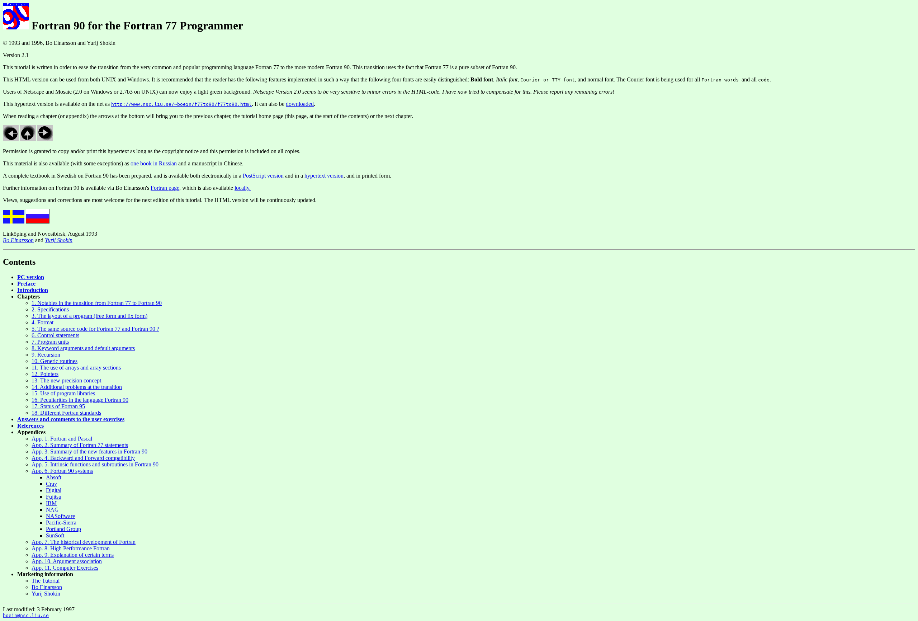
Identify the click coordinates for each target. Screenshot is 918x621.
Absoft (53, 477)
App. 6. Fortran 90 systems (62, 471)
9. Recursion (46, 355)
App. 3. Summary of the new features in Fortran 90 (89, 451)
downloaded (300, 104)
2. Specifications (50, 309)
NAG (52, 510)
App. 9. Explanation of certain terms (73, 555)
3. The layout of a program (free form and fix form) (89, 316)
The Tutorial (46, 581)
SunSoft (55, 535)
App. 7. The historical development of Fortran (84, 542)
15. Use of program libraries (63, 393)
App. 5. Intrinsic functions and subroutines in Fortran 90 (95, 464)
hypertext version (324, 176)
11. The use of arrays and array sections (76, 367)
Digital (53, 490)
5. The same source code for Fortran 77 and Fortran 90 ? (95, 329)
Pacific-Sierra (61, 522)
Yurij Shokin (46, 594)
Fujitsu (53, 497)
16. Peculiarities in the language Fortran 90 (80, 400)
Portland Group (63, 529)
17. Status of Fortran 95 (58, 406)
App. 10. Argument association (67, 561)
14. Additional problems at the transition (77, 387)
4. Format (42, 322)
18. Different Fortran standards (66, 413)
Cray (51, 484)
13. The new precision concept (66, 380)
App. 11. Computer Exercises (65, 568)
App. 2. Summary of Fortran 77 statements (80, 445)
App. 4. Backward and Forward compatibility (83, 458)
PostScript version (263, 176)
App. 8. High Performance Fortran (71, 548)
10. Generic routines (54, 361)
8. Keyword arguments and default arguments (83, 348)
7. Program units (50, 342)
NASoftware (60, 516)
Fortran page (165, 188)
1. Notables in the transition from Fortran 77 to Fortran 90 (97, 303)
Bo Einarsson (47, 587)
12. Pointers (45, 374)
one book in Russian (154, 163)
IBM (51, 503)
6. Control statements (55, 335)
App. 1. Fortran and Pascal (62, 439)
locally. (243, 188)
